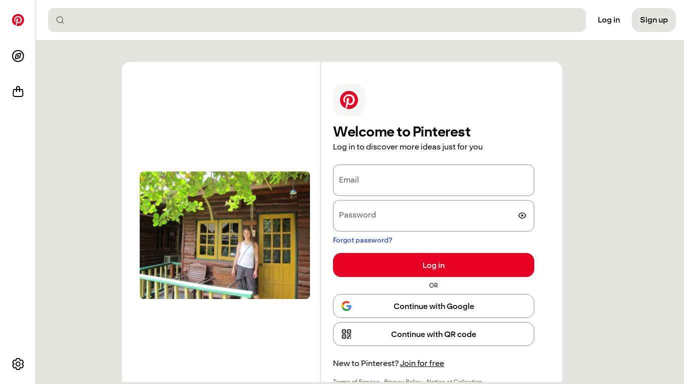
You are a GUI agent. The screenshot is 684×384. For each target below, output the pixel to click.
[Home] (18, 20)
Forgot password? (362, 240)
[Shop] (18, 92)
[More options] (18, 364)
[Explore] (18, 56)
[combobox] (321, 20)
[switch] (522, 216)
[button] (433, 334)
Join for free (422, 363)
